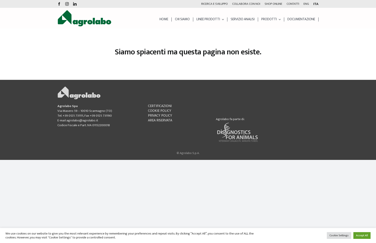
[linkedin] (75, 4)
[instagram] (67, 4)
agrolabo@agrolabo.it (82, 120)
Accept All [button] (362, 235)
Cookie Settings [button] (339, 235)
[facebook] (59, 4)
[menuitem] (306, 4)
